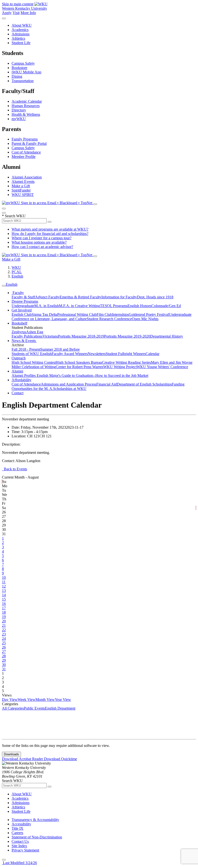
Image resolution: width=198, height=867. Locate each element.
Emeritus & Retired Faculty (80, 297)
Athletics (18, 38)
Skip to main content (17, 4)
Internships (120, 314)
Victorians (50, 336)
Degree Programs (25, 301)
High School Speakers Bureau (79, 362)
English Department (60, 708)
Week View (26, 699)
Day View (10, 699)
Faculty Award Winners (70, 354)
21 (4, 625)
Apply (7, 13)
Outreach (19, 358)
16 (4, 604)
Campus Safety (23, 63)
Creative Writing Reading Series (126, 362)
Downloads (11, 754)
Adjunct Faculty (47, 297)
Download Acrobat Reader (23, 759)
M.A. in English (46, 306)
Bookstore (19, 68)
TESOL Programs (113, 306)
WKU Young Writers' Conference (162, 367)
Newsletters (97, 354)
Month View (45, 699)
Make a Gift (21, 186)
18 (4, 612)
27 (4, 652)
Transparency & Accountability (35, 820)
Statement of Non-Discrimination (37, 837)
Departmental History (166, 336)
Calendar (152, 354)
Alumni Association (27, 177)
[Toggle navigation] (4, 285)
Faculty (18, 293)
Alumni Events (23, 181)
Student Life (21, 43)
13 (4, 590)
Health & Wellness (26, 114)
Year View (63, 699)
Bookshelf (19, 323)
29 (4, 660)
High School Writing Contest (34, 362)
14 (4, 595)
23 (4, 634)
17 (4, 608)
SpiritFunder (21, 190)
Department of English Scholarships (144, 384)
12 (4, 586)
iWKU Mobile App (26, 72)
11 (4, 582)
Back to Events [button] (14, 469)
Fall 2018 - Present (26, 349)
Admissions (20, 34)
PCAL (17, 272)
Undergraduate (23, 306)
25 (4, 643)
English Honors (139, 306)
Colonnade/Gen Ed (166, 306)
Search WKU (14, 216)
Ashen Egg (34, 332)
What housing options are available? (39, 242)
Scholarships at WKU (69, 389)
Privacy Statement (25, 850)
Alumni (17, 371)
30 (4, 665)
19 (4, 617)
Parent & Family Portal (29, 143)
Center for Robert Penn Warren (79, 367)
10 (4, 577)
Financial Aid (106, 384)
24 (4, 638)
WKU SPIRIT (23, 195)
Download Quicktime (60, 759)
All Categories (13, 708)
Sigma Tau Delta (44, 314)
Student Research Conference (109, 319)
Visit (16, 13)
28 (4, 656)
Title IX (17, 828)
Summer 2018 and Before (60, 349)
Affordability (21, 380)
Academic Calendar (27, 101)
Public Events (34, 708)
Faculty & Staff (23, 297)
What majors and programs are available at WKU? (50, 229)
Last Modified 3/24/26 (19, 863)
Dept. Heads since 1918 (155, 297)
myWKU (19, 119)
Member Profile (23, 157)
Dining (17, 76)
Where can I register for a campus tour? (41, 238)
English (17, 276)
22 (4, 630)
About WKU (22, 25)
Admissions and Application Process (68, 384)
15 (4, 599)
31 (4, 669)
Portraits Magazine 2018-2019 (81, 336)
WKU (16, 267)
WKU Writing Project (120, 367)
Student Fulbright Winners (126, 354)
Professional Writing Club (77, 314)
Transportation (23, 81)
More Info (28, 13)
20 (4, 621)
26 (4, 647)
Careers (17, 833)
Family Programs (25, 139)
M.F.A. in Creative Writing (79, 306)
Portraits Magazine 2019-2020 (127, 336)
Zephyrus (19, 332)
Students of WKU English (32, 354)
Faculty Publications (27, 336)
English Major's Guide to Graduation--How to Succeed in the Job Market (92, 375)
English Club (22, 314)
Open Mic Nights (145, 319)
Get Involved (22, 310)
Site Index (19, 846)
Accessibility (21, 824)
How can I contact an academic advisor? (42, 247)
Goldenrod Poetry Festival (149, 314)
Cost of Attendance (26, 152)
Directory (19, 110)
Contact (17, 393)
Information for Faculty (119, 297)
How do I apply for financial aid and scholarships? (50, 234)
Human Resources (26, 106)
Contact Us (20, 841)
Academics (20, 30)
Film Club (104, 314)
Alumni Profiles (24, 375)
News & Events (24, 341)
